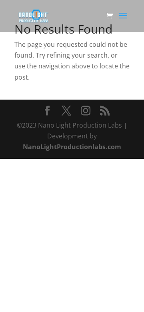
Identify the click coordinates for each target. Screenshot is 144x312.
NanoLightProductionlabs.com (72, 146)
